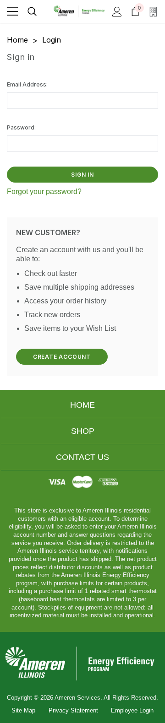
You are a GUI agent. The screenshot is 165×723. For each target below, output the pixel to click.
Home (82, 405)
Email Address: (27, 84)
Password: (21, 127)
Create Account (62, 356)
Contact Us (82, 457)
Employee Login (132, 710)
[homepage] (82, 663)
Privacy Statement (73, 710)
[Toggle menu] (12, 11)
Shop (82, 431)
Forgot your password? (44, 191)
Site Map (23, 710)
